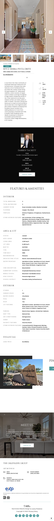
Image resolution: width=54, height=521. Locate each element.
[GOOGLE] (34, 515)
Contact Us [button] (27, 445)
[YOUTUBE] (27, 515)
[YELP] (30, 515)
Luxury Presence (37, 509)
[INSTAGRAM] (20, 515)
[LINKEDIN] (23, 515)
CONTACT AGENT (27, 174)
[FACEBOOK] (16, 515)
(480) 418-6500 (27, 160)
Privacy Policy (33, 511)
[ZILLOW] (37, 515)
